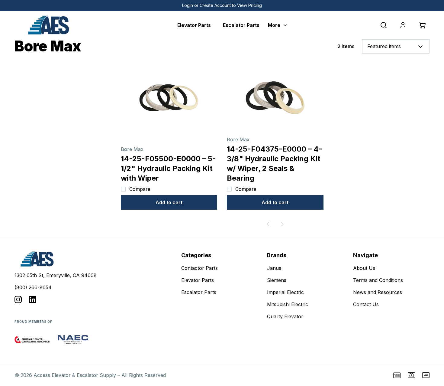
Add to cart (169, 202)
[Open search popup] (383, 25)
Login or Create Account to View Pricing (222, 5)
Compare (139, 189)
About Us (364, 268)
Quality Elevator (285, 316)
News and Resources (377, 292)
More (274, 25)
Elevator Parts (194, 25)
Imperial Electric (285, 292)
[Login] (403, 25)
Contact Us (366, 304)
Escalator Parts (241, 25)
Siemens (276, 280)
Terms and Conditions (378, 280)
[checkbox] (123, 189)
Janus (274, 268)
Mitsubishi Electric (287, 304)
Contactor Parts (199, 268)
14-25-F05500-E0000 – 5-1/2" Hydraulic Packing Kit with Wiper (168, 168)
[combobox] (396, 46)
